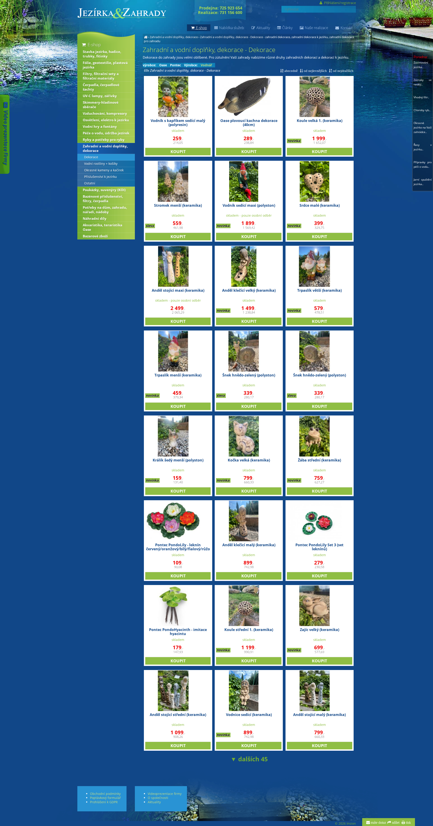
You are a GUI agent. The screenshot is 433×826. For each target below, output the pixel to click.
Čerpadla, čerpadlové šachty (101, 87)
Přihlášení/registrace (339, 2)
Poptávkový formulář (105, 798)
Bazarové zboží (95, 236)
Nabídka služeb (231, 27)
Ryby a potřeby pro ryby (103, 139)
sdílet (395, 822)
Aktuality (263, 27)
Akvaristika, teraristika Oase (102, 227)
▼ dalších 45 (249, 759)
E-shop (94, 44)
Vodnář (206, 65)
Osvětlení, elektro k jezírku (106, 120)
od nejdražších (342, 70)
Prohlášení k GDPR (104, 802)
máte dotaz (378, 822)
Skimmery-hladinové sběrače (100, 104)
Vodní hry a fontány (100, 126)
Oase (163, 65)
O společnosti (158, 798)
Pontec (175, 65)
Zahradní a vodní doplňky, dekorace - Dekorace (231, 37)
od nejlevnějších (315, 70)
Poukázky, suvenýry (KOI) (104, 190)
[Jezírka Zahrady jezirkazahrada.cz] (145, 37)
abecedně (290, 70)
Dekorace (91, 157)
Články (287, 27)
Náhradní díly (94, 218)
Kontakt (346, 27)
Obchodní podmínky (105, 794)
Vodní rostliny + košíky (100, 164)
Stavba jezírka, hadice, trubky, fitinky (102, 53)
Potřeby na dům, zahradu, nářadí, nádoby (105, 209)
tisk (408, 822)
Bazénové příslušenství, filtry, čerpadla (103, 198)
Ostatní (89, 183)
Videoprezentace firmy (165, 794)
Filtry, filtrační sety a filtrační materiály (101, 75)
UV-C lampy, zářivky (100, 96)
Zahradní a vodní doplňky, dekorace (174, 37)
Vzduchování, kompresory (105, 113)
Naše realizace (316, 27)
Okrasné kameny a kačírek (104, 170)
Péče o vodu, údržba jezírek (106, 133)
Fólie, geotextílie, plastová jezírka (105, 64)
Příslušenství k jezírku (100, 177)
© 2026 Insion (345, 823)
